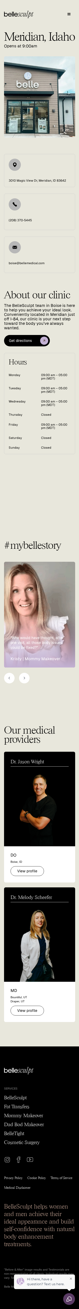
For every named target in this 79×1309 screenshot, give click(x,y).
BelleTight (14, 1132)
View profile (27, 871)
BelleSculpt (15, 1097)
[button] (69, 14)
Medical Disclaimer (17, 1187)
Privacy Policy (13, 1177)
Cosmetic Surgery (22, 1141)
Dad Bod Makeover (24, 1123)
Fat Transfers (16, 1106)
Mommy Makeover (23, 1115)
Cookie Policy (36, 1177)
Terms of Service (61, 1177)
